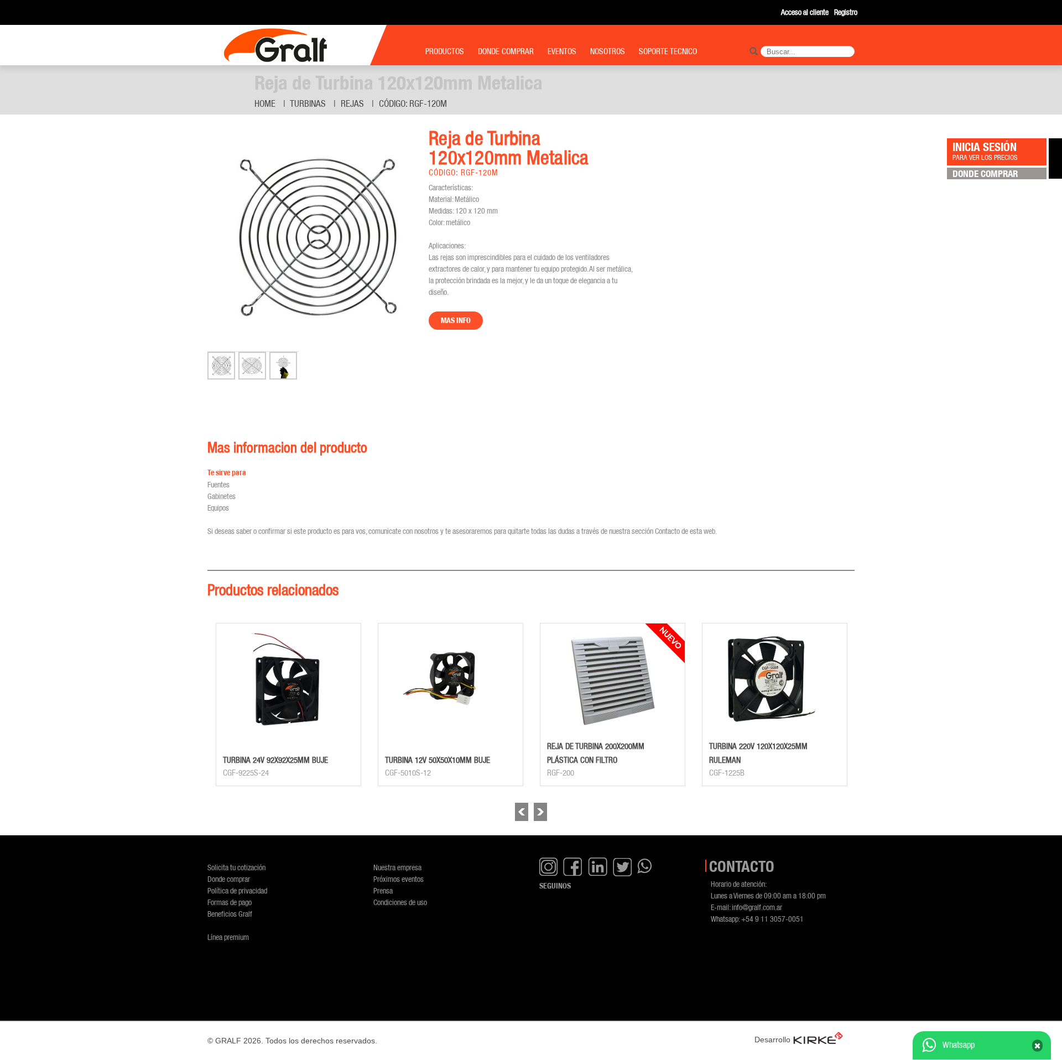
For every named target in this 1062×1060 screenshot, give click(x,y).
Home (264, 103)
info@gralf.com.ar (757, 907)
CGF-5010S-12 (408, 773)
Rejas (352, 103)
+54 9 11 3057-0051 (772, 918)
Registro (845, 12)
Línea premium (228, 937)
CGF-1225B (727, 773)
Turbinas (308, 103)
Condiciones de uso (400, 902)
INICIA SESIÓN (985, 150)
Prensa (383, 890)
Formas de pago (229, 902)
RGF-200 (560, 773)
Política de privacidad (237, 890)
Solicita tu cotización (236, 867)
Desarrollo (772, 1039)
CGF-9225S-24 (246, 773)
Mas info (456, 320)
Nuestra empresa (397, 867)
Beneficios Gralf (229, 913)
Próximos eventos (398, 879)
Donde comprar (228, 879)
